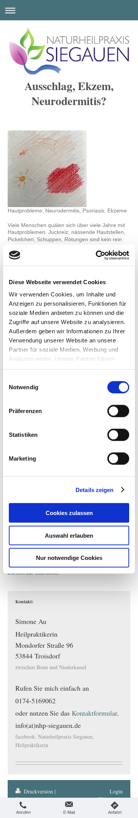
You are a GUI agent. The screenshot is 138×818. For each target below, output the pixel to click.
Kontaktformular (94, 713)
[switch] (118, 411)
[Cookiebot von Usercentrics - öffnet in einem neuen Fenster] (97, 255)
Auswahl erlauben (69, 535)
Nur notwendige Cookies (69, 558)
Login (116, 791)
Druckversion (38, 791)
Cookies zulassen (69, 513)
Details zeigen (94, 489)
